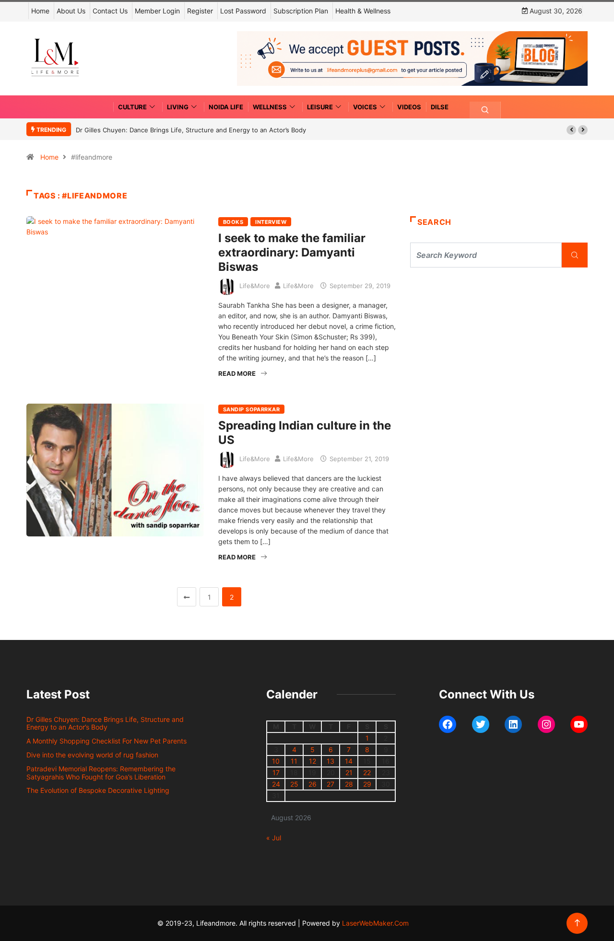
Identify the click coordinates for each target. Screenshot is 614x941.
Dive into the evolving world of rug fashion (94, 755)
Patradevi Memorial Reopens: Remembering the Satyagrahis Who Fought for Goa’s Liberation (101, 773)
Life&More (254, 286)
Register (200, 11)
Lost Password (243, 11)
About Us (71, 11)
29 (367, 784)
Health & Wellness (362, 11)
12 (312, 761)
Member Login (157, 11)
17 (276, 772)
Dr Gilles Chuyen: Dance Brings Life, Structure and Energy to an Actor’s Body (191, 130)
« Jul (273, 838)
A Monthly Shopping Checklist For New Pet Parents (106, 741)
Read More (237, 373)
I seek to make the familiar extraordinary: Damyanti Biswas (292, 252)
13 (330, 761)
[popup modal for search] (485, 110)
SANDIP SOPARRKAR (251, 409)
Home (40, 11)
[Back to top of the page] (577, 923)
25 (294, 784)
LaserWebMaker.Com (375, 923)
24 (276, 784)
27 (330, 784)
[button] (571, 130)
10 (276, 761)
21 (349, 772)
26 (312, 784)
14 (349, 761)
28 (349, 784)
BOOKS (233, 222)
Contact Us (110, 11)
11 (294, 761)
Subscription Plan (300, 11)
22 (367, 772)
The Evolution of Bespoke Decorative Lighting (97, 790)
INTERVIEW (270, 222)
